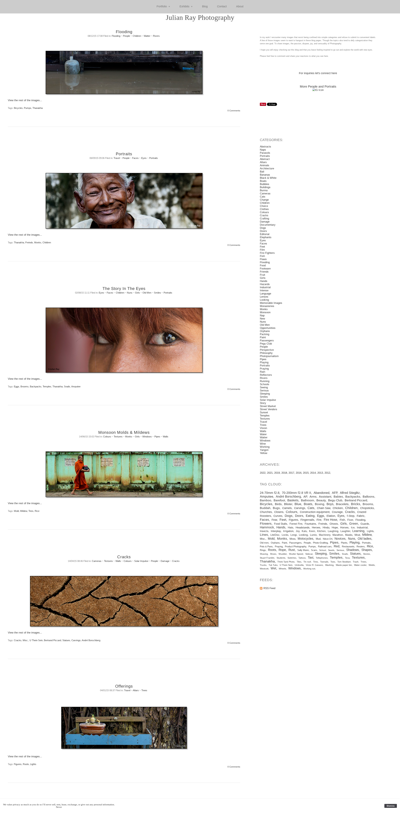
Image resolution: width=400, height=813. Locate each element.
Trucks (263, 565)
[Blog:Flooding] (124, 74)
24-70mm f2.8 (269, 492)
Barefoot (279, 500)
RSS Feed (269, 588)
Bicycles (18, 108)
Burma (264, 190)
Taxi (310, 557)
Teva (347, 558)
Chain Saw (323, 508)
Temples (47, 386)
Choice (264, 206)
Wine (263, 443)
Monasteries (267, 306)
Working (265, 446)
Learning (358, 531)
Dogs (263, 227)
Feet (262, 246)
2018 (284, 472)
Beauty (321, 500)
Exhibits (186, 6)
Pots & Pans (266, 546)
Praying (264, 368)
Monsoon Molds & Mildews (124, 432)
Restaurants (348, 546)
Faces (135, 158)
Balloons (368, 496)
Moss (292, 538)
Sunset (264, 412)
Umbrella (299, 565)
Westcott (264, 568)
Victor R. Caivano (314, 565)
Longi (293, 534)
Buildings (265, 187)
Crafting (264, 218)
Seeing (264, 387)
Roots (26, 764)
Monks (37, 242)
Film (262, 249)
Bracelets (342, 504)
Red (336, 546)
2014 (313, 472)
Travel (117, 158)
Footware (265, 268)
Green (353, 523)
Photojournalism (269, 356)
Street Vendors (268, 409)
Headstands (303, 527)
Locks (285, 534)
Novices (340, 538)
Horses (344, 527)
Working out (309, 568)
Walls (165, 436)
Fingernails (307, 519)
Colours (107, 436)
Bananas (265, 174)
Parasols (265, 152)
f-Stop (350, 515)
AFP (334, 492)
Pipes (157, 436)
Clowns (278, 512)
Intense (264, 290)
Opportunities (267, 328)
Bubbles (264, 184)
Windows (147, 436)
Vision (263, 428)
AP (305, 496)
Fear (274, 519)
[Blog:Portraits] (124, 202)
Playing (264, 362)
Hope (335, 527)
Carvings (76, 640)
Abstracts (265, 146)
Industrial (265, 287)
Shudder (282, 554)
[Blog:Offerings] (124, 729)
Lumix (313, 534)
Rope (282, 550)
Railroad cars (325, 546)
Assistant (325, 496)
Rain (262, 371)
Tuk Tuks (273, 565)
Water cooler (360, 565)
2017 (291, 472)
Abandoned (321, 492)
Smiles (157, 292)
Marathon (337, 534)
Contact (222, 6)
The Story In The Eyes (123, 288)
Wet (273, 568)
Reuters (361, 546)
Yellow (263, 453)
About (239, 6)
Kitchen (321, 531)
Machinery (324, 534)
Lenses (264, 296)
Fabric (361, 515)
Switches (292, 558)
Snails (67, 386)
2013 (320, 472)
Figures (18, 764)
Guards (364, 523)
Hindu (326, 527)
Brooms (24, 386)
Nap (262, 315)
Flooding (124, 31)
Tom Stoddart (344, 562)
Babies (338, 496)
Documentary (267, 224)
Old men (264, 542)
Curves (277, 515)
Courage (337, 512)
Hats (290, 527)
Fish (262, 256)
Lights (33, 764)
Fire (319, 519)
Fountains (310, 523)
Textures (118, 436)
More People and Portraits (318, 86)
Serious (264, 390)
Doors (263, 231)
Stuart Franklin (267, 558)
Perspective (267, 349)
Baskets (292, 500)
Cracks (124, 557)
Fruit (262, 274)
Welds (372, 565)
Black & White (268, 177)
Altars (136, 690)
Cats (262, 196)
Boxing (319, 504)
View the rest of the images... (25, 100)
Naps (263, 149)
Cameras (96, 561)
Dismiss (391, 806)
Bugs (276, 508)
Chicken (338, 508)
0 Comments (234, 110)
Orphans (265, 331)
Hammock (267, 527)
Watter (147, 36)
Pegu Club (266, 343)
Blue (298, 504)
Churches (266, 512)
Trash (355, 562)
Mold (16, 511)
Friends (264, 271)
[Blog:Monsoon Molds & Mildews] (124, 476)
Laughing (333, 531)
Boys (330, 504)
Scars (314, 550)
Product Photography (295, 546)
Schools (264, 384)
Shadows (352, 550)
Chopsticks (367, 508)
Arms (313, 496)
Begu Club (335, 500)
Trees (144, 690)
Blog (205, 6)
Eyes (144, 158)
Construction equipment (315, 512)
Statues (66, 640)
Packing (264, 334)
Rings (263, 550)
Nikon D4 (327, 538)
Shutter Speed (296, 554)
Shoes (273, 554)
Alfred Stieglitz (350, 492)
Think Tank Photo (286, 561)
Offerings (124, 686)
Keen (312, 531)
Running (264, 381)
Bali (262, 171)
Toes (332, 562)
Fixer (350, 519)
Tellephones (322, 558)
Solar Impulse (141, 561)
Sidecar (309, 554)
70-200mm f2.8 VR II (296, 492)
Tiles (299, 561)
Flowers (266, 523)
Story (263, 403)
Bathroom (307, 500)
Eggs (16, 386)
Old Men (146, 292)
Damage (165, 561)
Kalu (304, 531)
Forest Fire (296, 523)
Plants (344, 542)
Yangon (264, 449)
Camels (287, 508)
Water (263, 434)
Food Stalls (280, 523)
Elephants (265, 237)
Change (264, 199)
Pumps (27, 108)
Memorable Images (271, 302)
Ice (353, 527)
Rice (37, 511)
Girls (137, 292)
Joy (298, 531)
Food (263, 265)
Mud (318, 538)
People (126, 36)
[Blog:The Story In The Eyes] (124, 341)
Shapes (366, 550)
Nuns (129, 292)
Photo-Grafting (320, 542)
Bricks (355, 504)
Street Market (268, 406)
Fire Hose (330, 519)
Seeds (331, 550)
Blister (288, 504)
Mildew (23, 511)
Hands (263, 281)
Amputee (75, 386)
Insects (264, 531)
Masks (348, 534)
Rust (291, 550)
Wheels (282, 568)
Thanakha (37, 108)
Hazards (265, 284)
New (262, 318)
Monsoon (265, 312)
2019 (277, 472)
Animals (264, 165)
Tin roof (307, 561)
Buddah (265, 508)
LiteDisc (275, 534)
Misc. (25, 640)
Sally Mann (303, 550)
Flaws (263, 259)
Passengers (267, 340)
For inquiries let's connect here (318, 73)
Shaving (264, 554)
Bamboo (265, 500)
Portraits (124, 154)
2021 (270, 472)
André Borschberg (91, 640)
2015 (306, 472)
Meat (357, 534)
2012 (327, 472)
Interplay (276, 531)
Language (265, 293)
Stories (366, 554)
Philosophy (266, 353)
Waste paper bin (344, 565)
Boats (263, 181)
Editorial (264, 234)
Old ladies (364, 538)
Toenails (324, 562)
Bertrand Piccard (52, 640)
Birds (278, 504)
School (322, 550)
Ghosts (334, 523)
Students (281, 558)
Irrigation (288, 531)
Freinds (29, 242)
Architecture (267, 168)
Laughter (345, 531)
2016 (298, 472)
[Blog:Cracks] (124, 602)
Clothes (264, 209)
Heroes (316, 527)
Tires (30, 511)
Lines (264, 535)
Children (137, 36)
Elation (331, 515)
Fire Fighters (267, 252)
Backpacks (35, 386)
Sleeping (265, 393)
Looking (264, 299)
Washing (329, 565)
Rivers (156, 36)
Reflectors (266, 374)
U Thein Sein (36, 640)
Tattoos (302, 558)
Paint (263, 337)
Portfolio (163, 6)
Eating (310, 515)
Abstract (265, 159)
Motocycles (305, 538)
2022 (262, 472)
